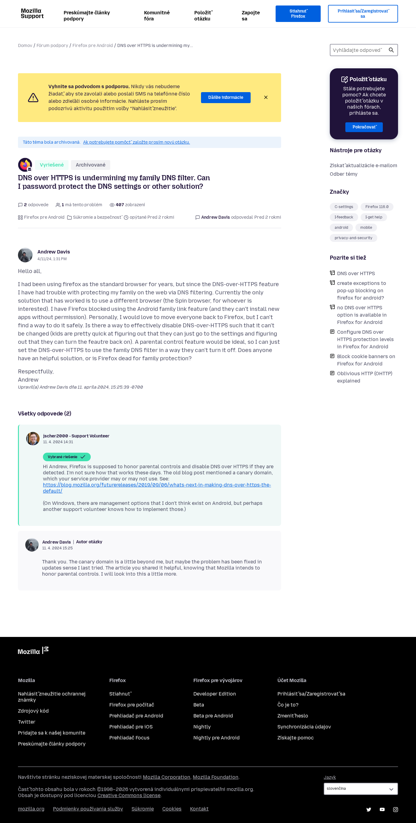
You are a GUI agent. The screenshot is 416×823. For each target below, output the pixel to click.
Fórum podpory (52, 45)
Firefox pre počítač (131, 705)
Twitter (26, 722)
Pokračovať (364, 127)
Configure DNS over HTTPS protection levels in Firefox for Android (365, 339)
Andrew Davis (53, 252)
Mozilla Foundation (215, 777)
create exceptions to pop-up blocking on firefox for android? (361, 290)
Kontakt (199, 809)
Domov (25, 45)
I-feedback (344, 217)
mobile (366, 227)
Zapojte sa (251, 16)
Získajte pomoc (295, 738)
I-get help (373, 217)
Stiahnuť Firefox (298, 14)
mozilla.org (31, 809)
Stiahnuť (119, 694)
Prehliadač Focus (129, 738)
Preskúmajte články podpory (87, 16)
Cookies (172, 809)
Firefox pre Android (92, 45)
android (341, 227)
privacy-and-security (353, 238)
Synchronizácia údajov (304, 727)
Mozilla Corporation (166, 777)
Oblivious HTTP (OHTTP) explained (364, 377)
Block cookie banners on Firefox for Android (366, 360)
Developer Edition (214, 694)
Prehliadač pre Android (136, 716)
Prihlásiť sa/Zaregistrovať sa (363, 14)
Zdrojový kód (33, 711)
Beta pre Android (213, 716)
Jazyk (330, 777)
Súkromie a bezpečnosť (97, 217)
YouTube (382, 809)
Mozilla (33, 651)
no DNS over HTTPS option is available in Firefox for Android (362, 315)
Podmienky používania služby (88, 809)
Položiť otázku (202, 16)
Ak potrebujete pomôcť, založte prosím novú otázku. (136, 142)
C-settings (344, 207)
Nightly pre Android (216, 738)
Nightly (202, 727)
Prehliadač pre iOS (131, 727)
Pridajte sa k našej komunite (51, 733)
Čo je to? (287, 705)
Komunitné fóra (157, 16)
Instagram (395, 809)
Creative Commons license (128, 795)
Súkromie (143, 809)
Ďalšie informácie (225, 97)
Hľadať (391, 50)
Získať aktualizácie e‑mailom (363, 165)
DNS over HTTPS (356, 273)
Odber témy (344, 174)
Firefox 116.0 (377, 207)
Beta (198, 705)
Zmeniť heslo (292, 716)
